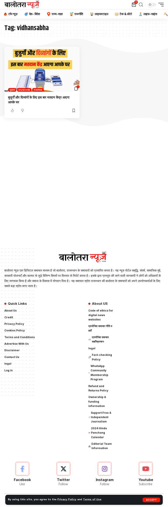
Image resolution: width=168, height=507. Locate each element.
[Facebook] (22, 474)
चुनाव (12, 90)
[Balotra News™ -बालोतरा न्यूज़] (22, 4)
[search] (141, 4)
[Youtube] (146, 474)
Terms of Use (92, 499)
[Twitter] (63, 474)
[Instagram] (105, 474)
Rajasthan (24, 90)
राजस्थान (38, 90)
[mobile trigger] (160, 4)
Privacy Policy (66, 499)
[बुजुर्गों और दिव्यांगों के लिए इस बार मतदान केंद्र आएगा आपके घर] (42, 69)
